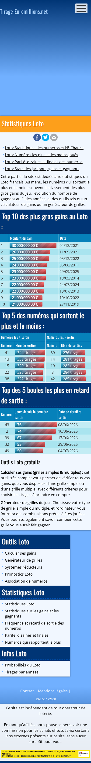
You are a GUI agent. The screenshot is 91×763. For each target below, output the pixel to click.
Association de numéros (26, 581)
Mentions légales (53, 691)
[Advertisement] (45, 66)
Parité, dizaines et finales (27, 635)
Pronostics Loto (19, 574)
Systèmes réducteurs (23, 567)
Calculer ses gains (20, 553)
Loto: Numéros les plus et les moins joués (41, 154)
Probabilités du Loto (23, 665)
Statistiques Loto (20, 604)
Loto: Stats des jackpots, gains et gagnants (42, 168)
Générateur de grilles (23, 560)
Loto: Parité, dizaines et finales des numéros (44, 161)
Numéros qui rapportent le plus (33, 642)
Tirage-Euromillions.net (24, 11)
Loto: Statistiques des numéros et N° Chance (44, 147)
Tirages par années (21, 672)
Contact (27, 691)
